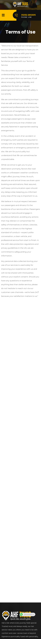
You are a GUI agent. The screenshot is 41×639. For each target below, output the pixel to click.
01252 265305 (28, 14)
